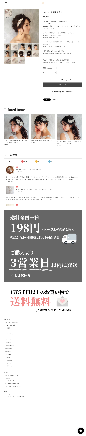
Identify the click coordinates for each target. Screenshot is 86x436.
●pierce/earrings (11, 331)
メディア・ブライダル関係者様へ (15, 397)
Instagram (9, 394)
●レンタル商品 (10, 325)
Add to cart (62, 85)
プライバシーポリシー (12, 383)
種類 (44, 68)
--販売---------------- (12, 328)
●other (8, 357)
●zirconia (9, 340)
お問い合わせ (10, 381)
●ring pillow (10, 369)
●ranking (9, 360)
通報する (55, 99)
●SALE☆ (9, 366)
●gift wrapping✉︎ (11, 363)
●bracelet (9, 348)
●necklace (9, 337)
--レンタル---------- (12, 322)
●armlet (8, 351)
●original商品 (10, 345)
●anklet (8, 354)
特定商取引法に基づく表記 (14, 386)
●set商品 (9, 342)
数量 (44, 72)
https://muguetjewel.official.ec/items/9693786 (57, 53)
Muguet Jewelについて (12, 375)
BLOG (8, 378)
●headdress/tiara (11, 334)
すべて (11, 161)
